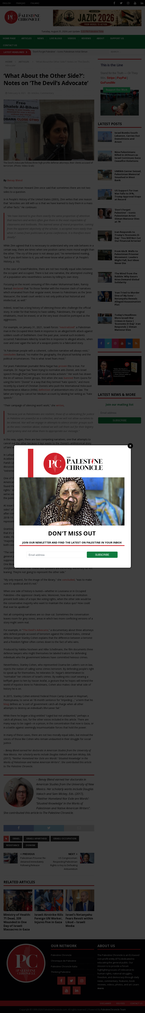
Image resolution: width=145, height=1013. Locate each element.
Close (130, 445)
